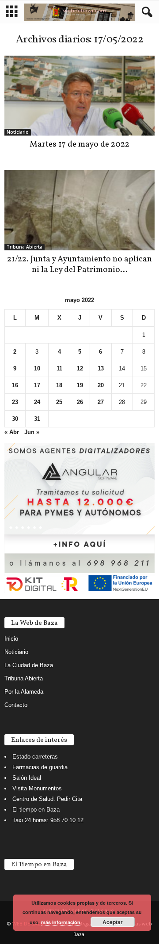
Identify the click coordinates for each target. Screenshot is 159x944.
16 (15, 385)
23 (15, 402)
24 (37, 402)
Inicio (11, 638)
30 (15, 418)
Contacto (15, 705)
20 (101, 385)
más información (60, 922)
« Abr (11, 432)
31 (37, 418)
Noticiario (18, 132)
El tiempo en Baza (36, 809)
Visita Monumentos (37, 788)
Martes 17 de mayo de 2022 (79, 144)
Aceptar (112, 922)
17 (37, 385)
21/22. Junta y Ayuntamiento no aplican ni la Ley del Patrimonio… (79, 264)
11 (59, 368)
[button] (145, 12)
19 (80, 385)
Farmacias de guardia (40, 767)
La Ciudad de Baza (28, 665)
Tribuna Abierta (24, 247)
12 (80, 368)
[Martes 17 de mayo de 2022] (79, 96)
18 (59, 385)
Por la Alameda (23, 691)
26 (80, 402)
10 (37, 368)
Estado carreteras (35, 756)
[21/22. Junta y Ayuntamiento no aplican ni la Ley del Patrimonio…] (79, 210)
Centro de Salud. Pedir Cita (47, 799)
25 (59, 402)
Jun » (31, 432)
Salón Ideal (26, 777)
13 (101, 368)
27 (101, 402)
